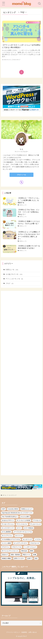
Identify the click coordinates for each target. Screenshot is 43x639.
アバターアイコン (8, 524)
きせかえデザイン (8, 520)
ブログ (9, 283)
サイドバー (19, 535)
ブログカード (34, 543)
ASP (3, 509)
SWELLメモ (11, 270)
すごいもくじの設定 (23, 520)
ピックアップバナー (20, 543)
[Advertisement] (21, 383)
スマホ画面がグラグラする (11, 539)
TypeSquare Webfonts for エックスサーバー (17, 513)
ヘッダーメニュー (30, 547)
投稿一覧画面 (15, 554)
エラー (19, 528)
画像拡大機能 (6, 558)
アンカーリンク (35, 524)
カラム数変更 (6, 532)
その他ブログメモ (13, 274)
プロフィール (21, 175)
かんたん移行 (25, 516)
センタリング (27, 539)
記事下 (29, 558)
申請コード (26, 554)
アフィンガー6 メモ (14, 279)
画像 (34, 554)
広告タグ (5, 554)
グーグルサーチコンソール (23, 532)
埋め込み (24, 551)
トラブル (38, 539)
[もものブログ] (21, 3)
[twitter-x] (21, 182)
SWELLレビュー (26, 509)
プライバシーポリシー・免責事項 (16, 632)
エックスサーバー (8, 528)
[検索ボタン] (39, 3)
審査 (31, 551)
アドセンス (37, 520)
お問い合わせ (32, 632)
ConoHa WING (13, 509)
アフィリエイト (22, 524)
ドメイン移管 (6, 543)
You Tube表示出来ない (10, 516)
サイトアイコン (7, 535)
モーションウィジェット (10, 551)
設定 (36, 558)
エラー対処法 (28, 528)
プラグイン (5, 547)
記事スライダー (19, 558)
